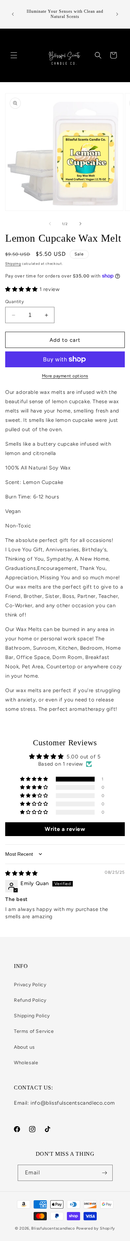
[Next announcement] (117, 14)
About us (24, 1047)
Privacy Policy (30, 985)
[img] (21, 873)
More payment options (65, 376)
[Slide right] (80, 223)
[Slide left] (50, 223)
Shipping (13, 263)
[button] (13, 55)
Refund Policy (30, 1000)
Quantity (14, 301)
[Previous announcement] (12, 14)
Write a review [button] (65, 829)
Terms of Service (34, 1031)
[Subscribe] (104, 1173)
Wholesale (26, 1063)
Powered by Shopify (95, 1228)
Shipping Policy (32, 1016)
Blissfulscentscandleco (53, 1228)
